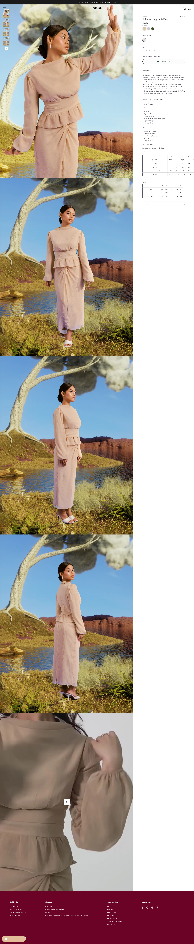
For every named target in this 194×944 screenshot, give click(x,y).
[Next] (6, 48)
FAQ (108, 906)
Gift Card (110, 909)
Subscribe (168, 930)
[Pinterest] (171, 936)
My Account (14, 906)
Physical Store (15, 915)
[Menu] (4, 8)
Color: (146, 35)
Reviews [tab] (145, 205)
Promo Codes (111, 912)
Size (143, 47)
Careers (47, 912)
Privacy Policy (112, 918)
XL (155, 50)
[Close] (189, 908)
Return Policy (111, 915)
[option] (6, 13)
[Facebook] (163, 936)
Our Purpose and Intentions (54, 909)
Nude (144, 40)
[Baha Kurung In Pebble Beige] (6, 13)
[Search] (184, 8)
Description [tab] (146, 71)
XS (143, 50)
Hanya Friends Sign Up (18, 912)
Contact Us (111, 925)
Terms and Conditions (114, 922)
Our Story (48, 906)
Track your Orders (16, 909)
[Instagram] (167, 936)
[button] (144, 28)
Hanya (144, 16)
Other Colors (147, 25)
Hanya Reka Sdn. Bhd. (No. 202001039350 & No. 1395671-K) (66, 915)
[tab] (163, 137)
